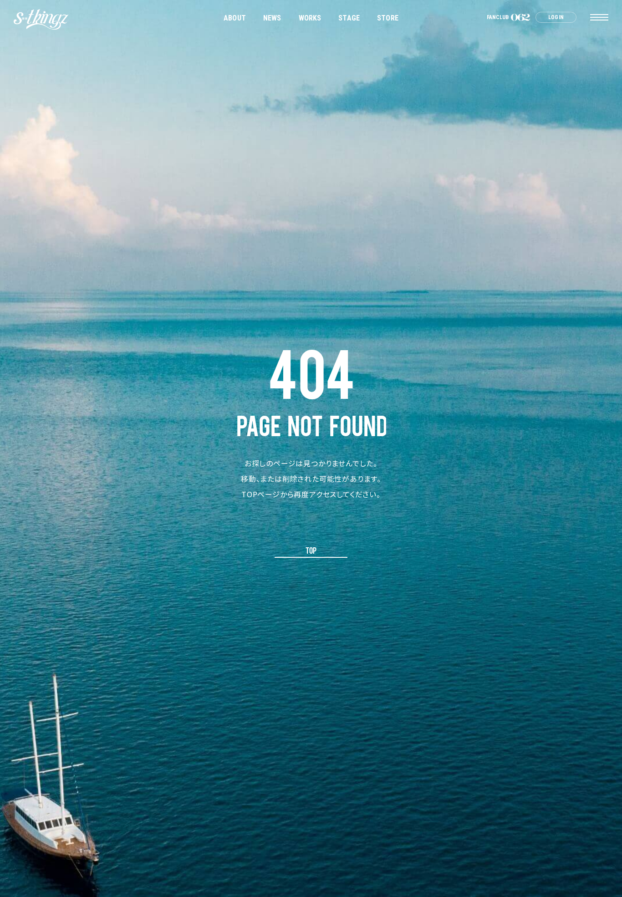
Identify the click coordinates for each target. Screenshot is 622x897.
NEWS (272, 18)
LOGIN (556, 17)
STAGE (349, 18)
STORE (387, 18)
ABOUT (235, 18)
